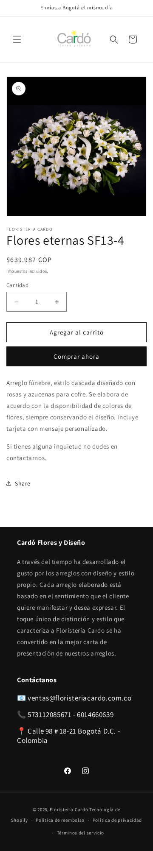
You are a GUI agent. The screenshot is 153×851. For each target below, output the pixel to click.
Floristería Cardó (69, 809)
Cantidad (17, 285)
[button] (17, 39)
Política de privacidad (117, 820)
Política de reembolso (60, 820)
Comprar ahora (76, 356)
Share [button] (23, 483)
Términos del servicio (81, 833)
